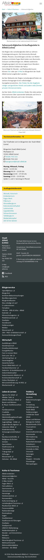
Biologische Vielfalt (33, 422)
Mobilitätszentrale (9, 318)
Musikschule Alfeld (9, 506)
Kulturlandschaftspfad (11, 206)
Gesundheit (6, 415)
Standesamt (6, 323)
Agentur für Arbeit (9, 395)
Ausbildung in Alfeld (9, 343)
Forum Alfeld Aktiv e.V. (10, 365)
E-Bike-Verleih (7, 481)
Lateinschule (8, 208)
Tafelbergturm (8, 216)
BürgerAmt (6, 293)
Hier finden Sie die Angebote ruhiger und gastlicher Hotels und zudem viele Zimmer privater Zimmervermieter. (22, 85)
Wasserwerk (7, 330)
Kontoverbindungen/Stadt (11, 335)
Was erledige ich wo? (9, 303)
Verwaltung (30, 405)
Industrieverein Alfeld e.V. (11, 375)
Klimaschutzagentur (9, 315)
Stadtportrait (7, 525)
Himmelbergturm (9, 203)
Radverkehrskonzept (33, 442)
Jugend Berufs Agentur (10, 424)
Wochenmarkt (7, 385)
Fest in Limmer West (9, 353)
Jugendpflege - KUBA (10, 422)
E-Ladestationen (8, 305)
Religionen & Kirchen (9, 439)
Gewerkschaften (8, 363)
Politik (28, 402)
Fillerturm (7, 201)
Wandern (5, 535)
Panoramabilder (8, 508)
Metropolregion (31, 464)
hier (9, 71)
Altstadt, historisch (10, 193)
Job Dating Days (8, 358)
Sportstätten (6, 444)
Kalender (5, 313)
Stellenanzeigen (8, 325)
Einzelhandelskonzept (10, 348)
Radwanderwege (8, 511)
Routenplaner (7, 513)
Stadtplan (5, 320)
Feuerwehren (31, 427)
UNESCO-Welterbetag (10, 528)
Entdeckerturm (9, 196)
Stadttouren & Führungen (11, 520)
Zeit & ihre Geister (10, 221)
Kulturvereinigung (8, 501)
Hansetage (6, 493)
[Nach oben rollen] (39, 555)
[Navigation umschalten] (41, 3)
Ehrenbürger (30, 461)
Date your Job (7, 355)
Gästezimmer (7, 491)
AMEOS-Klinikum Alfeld (10, 400)
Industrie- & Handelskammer (13, 370)
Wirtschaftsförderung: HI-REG (13, 383)
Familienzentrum (8, 410)
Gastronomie (7, 488)
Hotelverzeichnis (8, 496)
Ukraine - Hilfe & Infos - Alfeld (13, 310)
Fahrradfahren (7, 486)
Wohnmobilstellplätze (10, 545)
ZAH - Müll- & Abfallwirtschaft (13, 333)
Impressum (34, 554)
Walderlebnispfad (9, 218)
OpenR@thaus (7, 291)
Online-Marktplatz (9, 380)
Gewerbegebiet (7, 360)
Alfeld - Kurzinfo (8, 479)
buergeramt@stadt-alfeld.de (16, 162)
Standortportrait (8, 346)
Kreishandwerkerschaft (11, 378)
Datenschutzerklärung (16, 557)
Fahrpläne (5, 308)
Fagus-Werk (7, 198)
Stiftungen (6, 454)
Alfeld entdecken (18, 92)
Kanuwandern (7, 498)
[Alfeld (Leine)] (11, 3)
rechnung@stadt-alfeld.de (33, 259)
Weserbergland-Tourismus (12, 540)
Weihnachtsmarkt (8, 543)
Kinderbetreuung (8, 429)
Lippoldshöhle (8, 211)
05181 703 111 (12, 157)
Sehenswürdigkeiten (9, 476)
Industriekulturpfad (9, 373)
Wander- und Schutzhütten (12, 533)
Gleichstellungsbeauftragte (12, 417)
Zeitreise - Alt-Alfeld (9, 459)
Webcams (5, 538)
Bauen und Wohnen (9, 402)
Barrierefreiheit (31, 557)
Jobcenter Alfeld (8, 427)
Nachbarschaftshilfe (9, 437)
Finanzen (29, 429)
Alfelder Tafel (7, 397)
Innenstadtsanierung (34, 432)
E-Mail (20, 71)
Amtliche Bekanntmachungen (13, 295)
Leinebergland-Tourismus (11, 503)
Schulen (5, 442)
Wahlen (5, 328)
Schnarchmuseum (10, 213)
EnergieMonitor (7, 351)
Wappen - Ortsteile (33, 459)
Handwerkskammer (9, 368)
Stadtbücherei (7, 518)
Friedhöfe (5, 412)
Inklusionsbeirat (8, 420)
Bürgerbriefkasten (8, 300)
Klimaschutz (30, 439)
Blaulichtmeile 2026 (33, 424)
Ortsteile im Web (32, 449)
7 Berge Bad (6, 452)
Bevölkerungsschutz (9, 298)
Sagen (4, 516)
